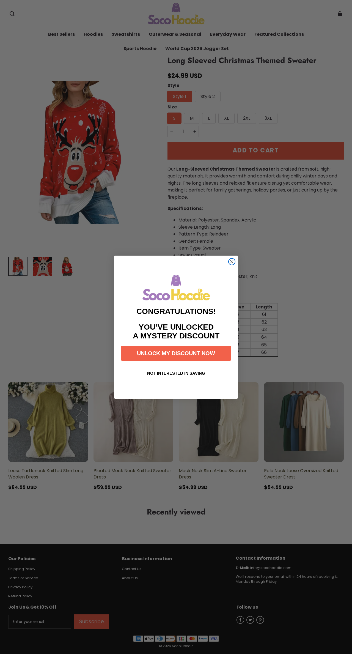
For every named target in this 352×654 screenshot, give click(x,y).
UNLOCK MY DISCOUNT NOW (176, 353)
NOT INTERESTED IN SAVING (176, 373)
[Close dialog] (232, 261)
